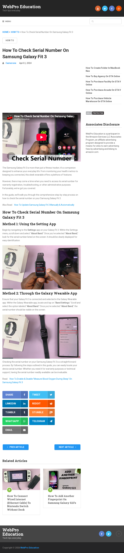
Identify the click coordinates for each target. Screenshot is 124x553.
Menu (8, 21)
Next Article (66, 447)
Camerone (11, 63)
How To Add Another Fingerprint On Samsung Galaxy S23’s (62, 499)
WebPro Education (21, 7)
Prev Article (16, 447)
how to (10, 40)
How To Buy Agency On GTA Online (103, 76)
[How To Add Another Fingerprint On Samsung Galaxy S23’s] (62, 479)
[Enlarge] (76, 249)
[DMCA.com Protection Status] (95, 115)
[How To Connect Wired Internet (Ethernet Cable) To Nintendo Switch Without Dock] (21, 479)
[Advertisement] (41, 90)
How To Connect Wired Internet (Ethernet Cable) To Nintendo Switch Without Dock (19, 502)
